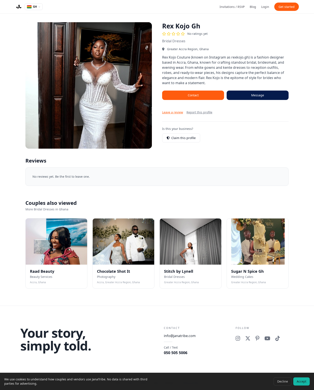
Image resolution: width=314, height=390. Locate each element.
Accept (301, 381)
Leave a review (172, 112)
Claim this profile (183, 138)
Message (257, 95)
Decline (282, 381)
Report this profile (199, 112)
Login (265, 7)
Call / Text (175, 350)
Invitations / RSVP (232, 7)
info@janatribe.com (180, 335)
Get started (287, 7)
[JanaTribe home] (18, 6)
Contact (193, 95)
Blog (253, 7)
